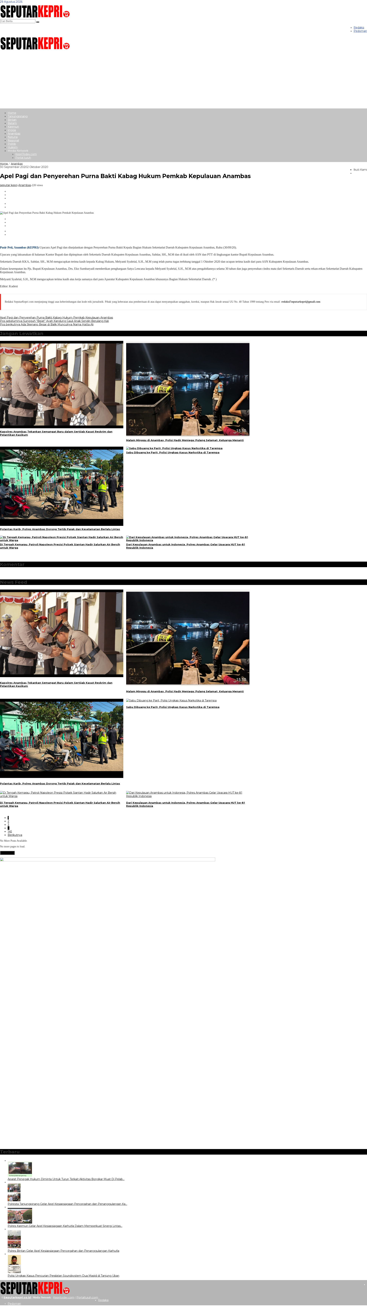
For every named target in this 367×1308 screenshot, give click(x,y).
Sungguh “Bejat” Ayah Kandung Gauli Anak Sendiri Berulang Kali (54, 321)
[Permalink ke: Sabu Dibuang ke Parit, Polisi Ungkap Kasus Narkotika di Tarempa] (174, 448)
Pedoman (14, 1303)
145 (10, 831)
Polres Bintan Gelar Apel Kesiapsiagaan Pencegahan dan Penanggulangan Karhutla (63, 1251)
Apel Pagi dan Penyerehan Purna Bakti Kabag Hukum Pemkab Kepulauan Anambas (56, 317)
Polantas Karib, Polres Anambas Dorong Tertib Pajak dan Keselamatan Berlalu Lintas (60, 529)
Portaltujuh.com (87, 1297)
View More (7, 852)
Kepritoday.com (63, 1297)
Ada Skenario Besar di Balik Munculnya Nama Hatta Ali (46, 324)
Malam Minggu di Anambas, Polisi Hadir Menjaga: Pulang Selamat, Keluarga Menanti (185, 440)
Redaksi (103, 1300)
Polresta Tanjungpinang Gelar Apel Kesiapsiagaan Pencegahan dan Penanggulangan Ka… (67, 1204)
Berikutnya (15, 835)
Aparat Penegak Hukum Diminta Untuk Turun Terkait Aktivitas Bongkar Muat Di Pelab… (66, 1179)
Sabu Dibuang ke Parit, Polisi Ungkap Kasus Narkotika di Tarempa (172, 452)
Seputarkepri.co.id (17, 1297)
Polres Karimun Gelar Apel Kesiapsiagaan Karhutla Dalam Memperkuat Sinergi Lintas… (65, 1226)
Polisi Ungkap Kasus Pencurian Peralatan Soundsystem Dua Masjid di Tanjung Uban (63, 1275)
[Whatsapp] (10, 203)
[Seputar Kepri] (35, 17)
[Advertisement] (183, 80)
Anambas (24, 185)
